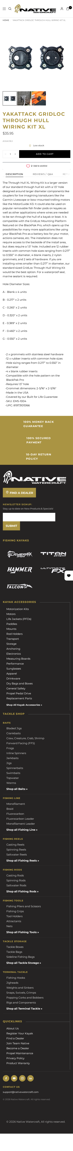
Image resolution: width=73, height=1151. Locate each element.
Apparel (11, 673)
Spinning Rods (16, 880)
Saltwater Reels (16, 854)
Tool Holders (14, 916)
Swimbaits (13, 773)
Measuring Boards (18, 658)
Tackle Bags (14, 952)
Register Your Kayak (19, 1033)
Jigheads (12, 982)
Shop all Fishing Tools (21, 932)
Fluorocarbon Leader (20, 818)
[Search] (10, 9)
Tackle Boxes (14, 947)
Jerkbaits (12, 758)
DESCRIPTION (14, 174)
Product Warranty (18, 1063)
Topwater (12, 778)
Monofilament (15, 804)
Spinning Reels (16, 849)
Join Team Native (17, 1043)
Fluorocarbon (15, 813)
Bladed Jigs (14, 728)
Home (6, 20)
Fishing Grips (15, 911)
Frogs (10, 748)
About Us (12, 1028)
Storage (11, 643)
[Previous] (11, 57)
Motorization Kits (17, 609)
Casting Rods (15, 875)
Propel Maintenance (19, 1053)
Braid (9, 808)
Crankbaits (13, 733)
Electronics (13, 653)
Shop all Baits (15, 789)
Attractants (13, 921)
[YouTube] (14, 1078)
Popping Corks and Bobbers (24, 997)
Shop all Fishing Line (20, 829)
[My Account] (62, 9)
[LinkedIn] (30, 1078)
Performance (15, 663)
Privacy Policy (15, 1058)
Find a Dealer (21, 493)
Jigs (9, 763)
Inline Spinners (16, 753)
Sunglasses (13, 668)
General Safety (15, 688)
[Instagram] (22, 1078)
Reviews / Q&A (43, 174)
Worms (11, 783)
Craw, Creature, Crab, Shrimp (25, 738)
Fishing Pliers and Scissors (23, 906)
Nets (9, 926)
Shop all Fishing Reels (21, 860)
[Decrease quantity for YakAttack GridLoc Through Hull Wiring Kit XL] (5, 154)
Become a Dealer (17, 1048)
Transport (12, 638)
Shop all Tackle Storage (22, 963)
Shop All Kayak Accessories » (24, 704)
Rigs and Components (21, 1002)
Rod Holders (14, 634)
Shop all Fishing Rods (21, 891)
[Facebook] (6, 1078)
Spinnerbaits (14, 768)
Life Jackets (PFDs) (18, 619)
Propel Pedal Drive (18, 693)
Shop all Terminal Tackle (23, 1008)
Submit (11, 526)
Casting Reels (15, 844)
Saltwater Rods (16, 885)
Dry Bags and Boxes (19, 683)
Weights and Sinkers (19, 987)
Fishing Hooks (15, 977)
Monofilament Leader (20, 823)
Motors (10, 614)
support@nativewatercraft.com (21, 1092)
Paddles (11, 624)
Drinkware (13, 678)
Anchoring (13, 648)
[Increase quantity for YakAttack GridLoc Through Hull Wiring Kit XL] (15, 154)
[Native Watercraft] (35, 477)
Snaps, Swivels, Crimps (21, 992)
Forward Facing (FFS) (20, 743)
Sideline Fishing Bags (20, 956)
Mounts (11, 629)
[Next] (62, 57)
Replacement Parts (19, 698)
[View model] (19, 554)
